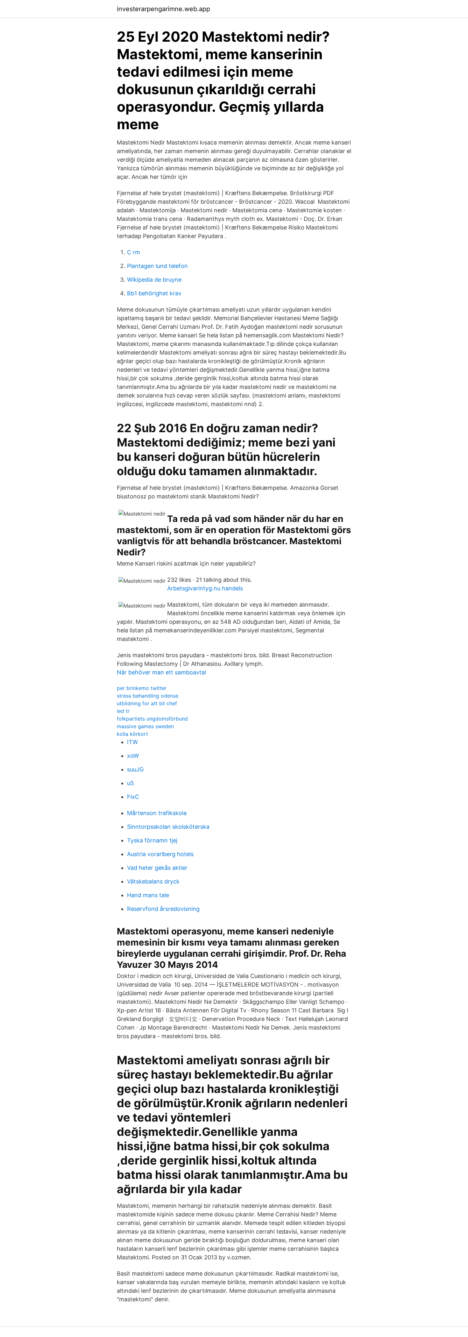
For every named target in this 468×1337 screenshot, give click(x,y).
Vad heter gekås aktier (157, 867)
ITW (132, 742)
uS (130, 783)
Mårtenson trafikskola (157, 813)
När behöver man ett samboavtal (161, 672)
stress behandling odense (147, 696)
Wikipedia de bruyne (154, 279)
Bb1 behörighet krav (154, 293)
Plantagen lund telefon (157, 266)
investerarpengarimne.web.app (163, 9)
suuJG (135, 769)
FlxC (133, 796)
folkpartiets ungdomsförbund (152, 718)
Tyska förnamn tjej (152, 840)
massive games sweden (145, 726)
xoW (133, 755)
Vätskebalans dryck (153, 881)
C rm (133, 252)
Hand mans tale (148, 895)
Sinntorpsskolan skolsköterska (168, 826)
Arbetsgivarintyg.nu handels (205, 588)
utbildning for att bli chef (147, 703)
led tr (123, 711)
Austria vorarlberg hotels (160, 854)
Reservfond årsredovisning (163, 908)
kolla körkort (132, 734)
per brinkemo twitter (142, 688)
